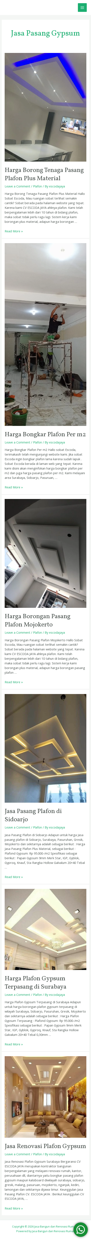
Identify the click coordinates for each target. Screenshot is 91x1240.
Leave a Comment (17, 186)
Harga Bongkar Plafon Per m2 (45, 434)
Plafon (37, 186)
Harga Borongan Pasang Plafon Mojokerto (37, 620)
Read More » (14, 231)
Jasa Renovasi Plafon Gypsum (45, 1146)
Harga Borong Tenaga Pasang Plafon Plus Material (44, 174)
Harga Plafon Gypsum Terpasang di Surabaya (35, 982)
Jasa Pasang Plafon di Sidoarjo (33, 815)
